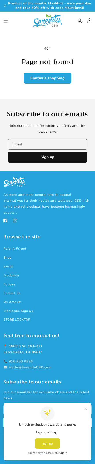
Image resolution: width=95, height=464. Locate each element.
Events (8, 266)
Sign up (48, 157)
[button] (5, 20)
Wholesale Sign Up (18, 311)
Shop (7, 257)
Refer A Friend (14, 249)
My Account (12, 302)
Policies (9, 284)
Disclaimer (11, 275)
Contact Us (12, 293)
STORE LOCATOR (16, 320)
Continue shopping (47, 78)
